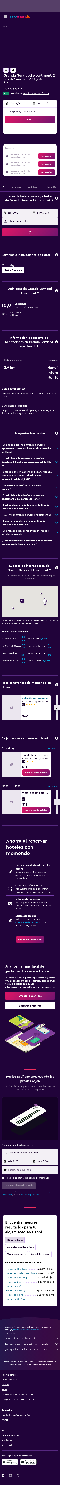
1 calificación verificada (36, 93)
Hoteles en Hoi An (15, 1295)
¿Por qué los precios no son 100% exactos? (29, 1349)
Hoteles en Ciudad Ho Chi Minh (21, 1273)
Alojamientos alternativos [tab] (20, 1247)
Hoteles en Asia (26, 1362)
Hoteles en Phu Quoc (16, 1269)
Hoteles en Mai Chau (16, 1299)
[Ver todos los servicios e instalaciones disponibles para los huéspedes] (56, 255)
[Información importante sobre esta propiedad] (56, 342)
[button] (5, 16)
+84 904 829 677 (12, 89)
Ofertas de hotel (10, 1362)
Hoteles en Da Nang (16, 1291)
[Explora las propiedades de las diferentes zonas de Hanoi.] (56, 738)
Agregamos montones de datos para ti (26, 1344)
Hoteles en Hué (13, 1286)
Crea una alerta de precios (28, 922)
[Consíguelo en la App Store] (28, 1462)
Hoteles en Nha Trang (16, 1278)
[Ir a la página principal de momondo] (20, 16)
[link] (36, 772)
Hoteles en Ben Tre (15, 1282)
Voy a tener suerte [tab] (16, 1254)
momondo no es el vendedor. (21, 1338)
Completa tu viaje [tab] (40, 1254)
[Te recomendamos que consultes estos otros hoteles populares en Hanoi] (56, 685)
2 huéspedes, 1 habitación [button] (20, 111)
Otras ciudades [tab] (15, 1240)
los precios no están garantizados (27, 1330)
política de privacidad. (30, 1195)
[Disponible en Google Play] (10, 1462)
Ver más (52, 748)
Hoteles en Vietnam (45, 1362)
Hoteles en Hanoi (15, 1364)
